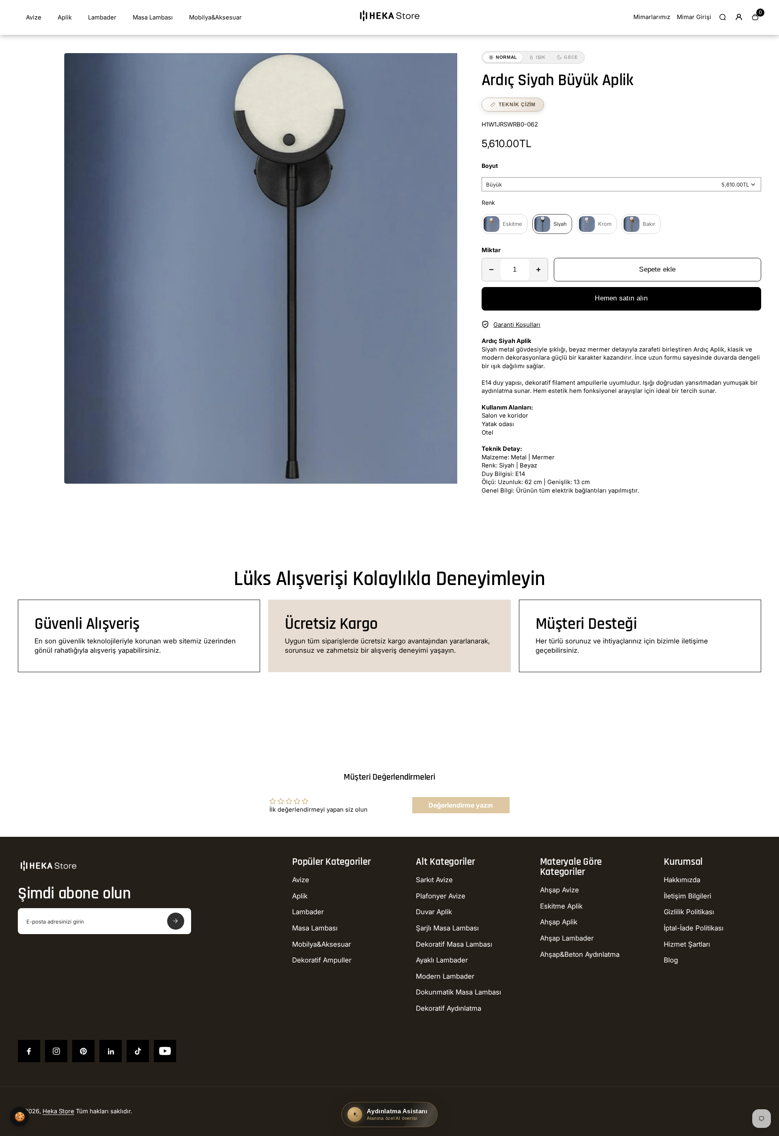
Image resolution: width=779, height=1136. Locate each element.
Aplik (65, 17)
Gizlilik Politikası (689, 912)
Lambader (102, 17)
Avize (33, 17)
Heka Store (58, 1111)
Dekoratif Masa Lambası (454, 944)
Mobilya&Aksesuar (215, 17)
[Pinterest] (83, 1051)
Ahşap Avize (559, 890)
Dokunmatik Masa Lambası (458, 992)
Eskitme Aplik (561, 906)
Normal (506, 57)
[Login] (739, 17)
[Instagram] (56, 1051)
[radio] (504, 224)
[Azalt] (491, 269)
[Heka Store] (389, 24)
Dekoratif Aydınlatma (448, 1008)
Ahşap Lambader (567, 938)
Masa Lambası (153, 17)
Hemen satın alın (621, 298)
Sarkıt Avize (434, 880)
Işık (541, 57)
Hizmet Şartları (687, 944)
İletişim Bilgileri (687, 896)
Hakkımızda (682, 880)
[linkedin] (110, 1051)
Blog (671, 960)
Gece (571, 57)
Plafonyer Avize (440, 896)
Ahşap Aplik (558, 922)
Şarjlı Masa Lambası (447, 928)
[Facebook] (29, 1051)
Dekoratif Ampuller (321, 960)
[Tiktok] (138, 1051)
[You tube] (165, 1051)
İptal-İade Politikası (693, 928)
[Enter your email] (176, 921)
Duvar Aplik (434, 912)
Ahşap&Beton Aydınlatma (580, 954)
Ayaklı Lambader (442, 960)
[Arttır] (538, 269)
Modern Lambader (445, 976)
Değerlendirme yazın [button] (460, 805)
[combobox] (621, 184)
